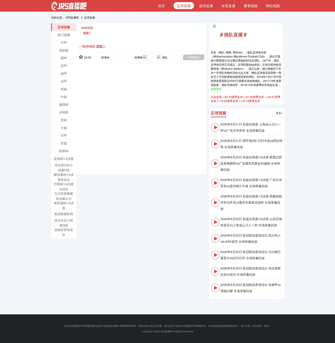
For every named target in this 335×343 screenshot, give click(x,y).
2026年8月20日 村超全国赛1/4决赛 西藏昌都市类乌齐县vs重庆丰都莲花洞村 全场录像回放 (251, 202)
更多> (279, 113)
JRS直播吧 (72, 17)
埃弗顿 (138, 57)
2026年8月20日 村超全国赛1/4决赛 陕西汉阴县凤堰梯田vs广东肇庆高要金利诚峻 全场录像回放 (251, 163)
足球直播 (184, 5)
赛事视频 (251, 5)
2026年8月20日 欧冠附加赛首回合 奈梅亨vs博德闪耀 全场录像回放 (250, 287)
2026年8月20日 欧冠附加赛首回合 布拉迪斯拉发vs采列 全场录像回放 (250, 271)
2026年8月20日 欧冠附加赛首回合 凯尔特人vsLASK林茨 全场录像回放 (250, 238)
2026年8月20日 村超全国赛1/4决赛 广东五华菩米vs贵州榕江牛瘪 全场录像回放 (251, 183)
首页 (161, 5)
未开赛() (193, 57)
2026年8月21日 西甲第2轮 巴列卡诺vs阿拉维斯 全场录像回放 (251, 143)
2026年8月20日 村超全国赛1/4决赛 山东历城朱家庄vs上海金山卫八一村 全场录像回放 (251, 222)
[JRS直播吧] (69, 6)
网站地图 (273, 5)
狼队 (165, 57)
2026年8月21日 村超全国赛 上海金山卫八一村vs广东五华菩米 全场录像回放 (250, 127)
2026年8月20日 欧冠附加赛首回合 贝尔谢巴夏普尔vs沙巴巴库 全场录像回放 (250, 255)
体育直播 (228, 5)
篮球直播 (206, 5)
